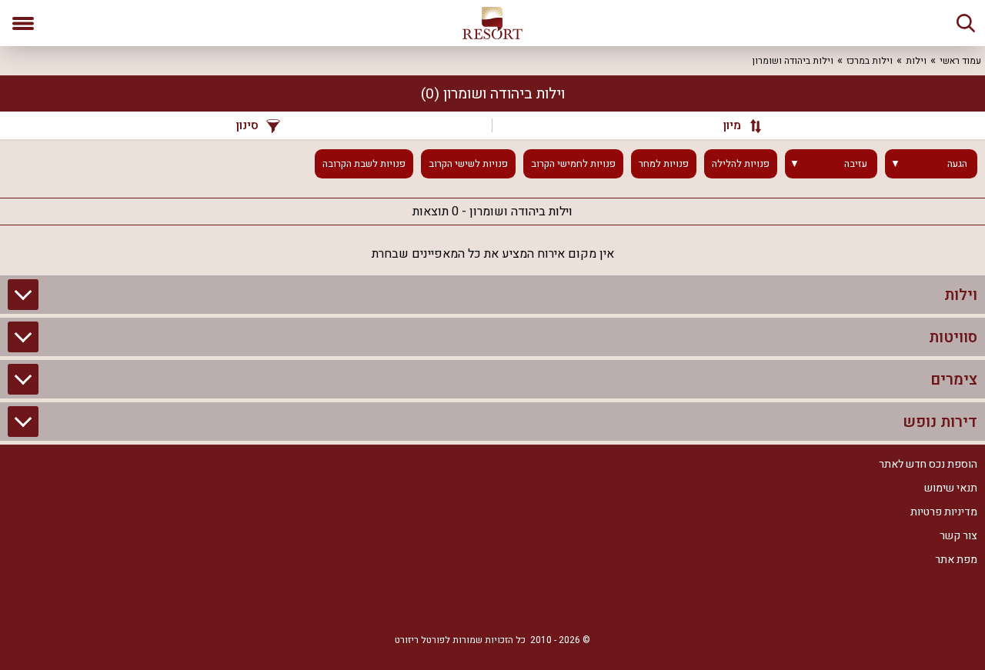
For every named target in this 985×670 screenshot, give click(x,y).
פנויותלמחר (664, 164)
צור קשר (958, 536)
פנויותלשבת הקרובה (364, 164)
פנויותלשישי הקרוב (468, 164)
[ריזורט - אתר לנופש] (492, 23)
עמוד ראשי (960, 61)
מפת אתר (956, 560)
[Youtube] (446, 602)
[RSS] (492, 602)
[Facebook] (538, 602)
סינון (247, 125)
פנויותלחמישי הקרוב (573, 164)
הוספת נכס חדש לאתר (928, 464)
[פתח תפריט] (23, 23)
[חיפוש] (966, 23)
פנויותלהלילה (741, 164)
